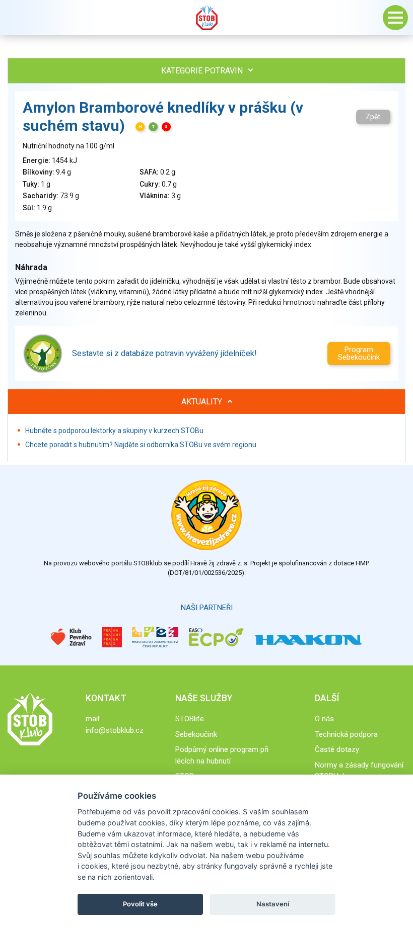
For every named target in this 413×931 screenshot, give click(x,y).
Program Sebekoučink (359, 353)
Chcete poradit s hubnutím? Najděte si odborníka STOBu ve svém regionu (140, 445)
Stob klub (206, 17)
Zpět (373, 117)
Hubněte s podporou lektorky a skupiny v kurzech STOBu (114, 431)
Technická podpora (346, 734)
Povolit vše (140, 904)
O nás (324, 718)
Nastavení (272, 904)
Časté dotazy (337, 749)
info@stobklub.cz (115, 730)
